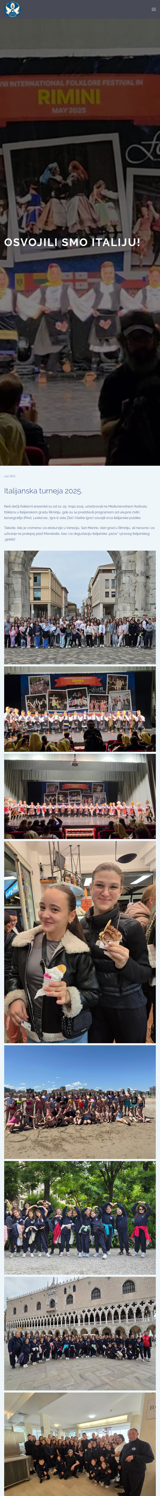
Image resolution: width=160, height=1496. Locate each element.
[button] (154, 9)
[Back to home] (12, 9)
